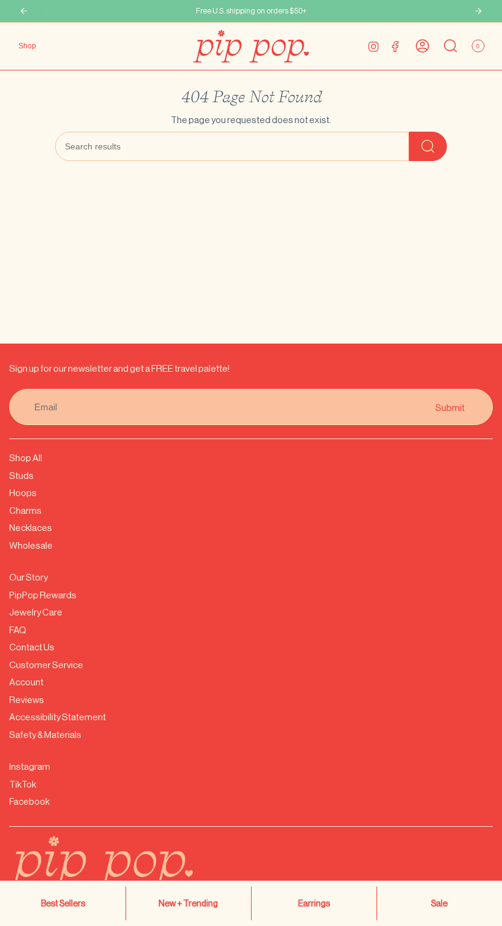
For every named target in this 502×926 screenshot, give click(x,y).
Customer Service (46, 665)
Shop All (25, 458)
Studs (21, 475)
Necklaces (30, 527)
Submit (450, 407)
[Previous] (23, 11)
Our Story (28, 577)
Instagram (29, 766)
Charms (25, 510)
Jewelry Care (35, 612)
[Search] (428, 146)
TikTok (22, 784)
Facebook (29, 801)
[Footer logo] (131, 870)
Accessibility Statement (57, 717)
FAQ (17, 630)
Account (26, 682)
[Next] (478, 11)
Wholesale (31, 545)
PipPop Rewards (43, 595)
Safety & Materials (45, 734)
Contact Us (31, 647)
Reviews (26, 699)
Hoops (23, 492)
